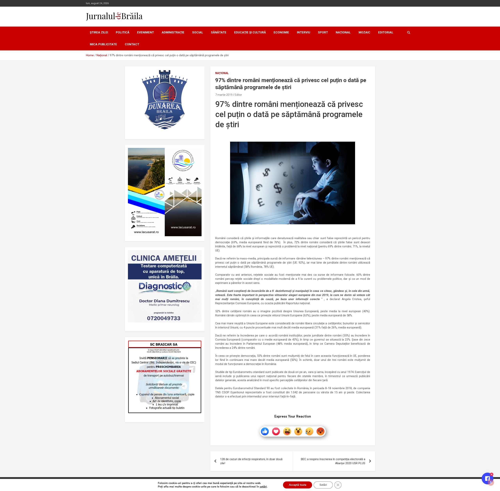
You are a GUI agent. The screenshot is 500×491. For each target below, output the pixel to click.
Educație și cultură (250, 32)
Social (197, 32)
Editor (238, 94)
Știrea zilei (99, 32)
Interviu (303, 32)
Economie (281, 32)
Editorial (385, 32)
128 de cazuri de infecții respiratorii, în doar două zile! (251, 461)
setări (263, 486)
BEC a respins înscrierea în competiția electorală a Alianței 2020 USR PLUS (333, 461)
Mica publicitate (103, 44)
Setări (323, 485)
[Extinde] (196, 255)
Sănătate (218, 32)
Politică (122, 32)
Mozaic (364, 32)
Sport (323, 32)
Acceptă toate (297, 485)
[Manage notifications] (491, 482)
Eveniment (145, 32)
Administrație (173, 32)
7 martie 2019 (223, 94)
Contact (132, 44)
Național (343, 32)
